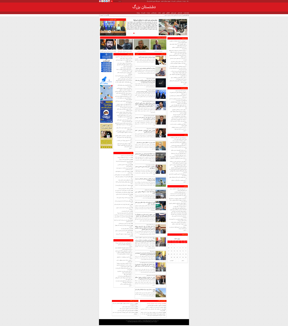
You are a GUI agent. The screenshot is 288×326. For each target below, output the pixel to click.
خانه (187, 1)
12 (183, 251)
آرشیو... (184, 84)
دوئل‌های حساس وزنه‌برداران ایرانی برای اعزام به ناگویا (178, 143)
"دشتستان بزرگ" (148, 320)
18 (185, 254)
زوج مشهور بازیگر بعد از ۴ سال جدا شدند (178, 194)
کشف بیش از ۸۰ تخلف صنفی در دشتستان (146, 143)
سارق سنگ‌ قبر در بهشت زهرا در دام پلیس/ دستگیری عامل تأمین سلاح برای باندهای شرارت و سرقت (124, 64)
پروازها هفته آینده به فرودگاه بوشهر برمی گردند (145, 192)
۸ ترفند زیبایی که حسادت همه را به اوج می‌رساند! (124, 208)
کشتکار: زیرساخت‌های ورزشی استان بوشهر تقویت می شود (178, 81)
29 (174, 257)
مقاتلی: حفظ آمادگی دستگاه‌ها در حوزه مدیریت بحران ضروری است (179, 78)
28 (177, 257)
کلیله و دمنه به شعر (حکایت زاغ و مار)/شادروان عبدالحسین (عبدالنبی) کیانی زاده (141, 51)
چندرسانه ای (179, 1)
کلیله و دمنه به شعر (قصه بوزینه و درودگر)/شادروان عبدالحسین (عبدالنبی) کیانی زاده (108, 51)
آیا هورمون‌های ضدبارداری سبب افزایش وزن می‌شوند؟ (123, 217)
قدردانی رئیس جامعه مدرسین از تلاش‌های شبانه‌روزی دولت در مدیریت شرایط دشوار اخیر (123, 124)
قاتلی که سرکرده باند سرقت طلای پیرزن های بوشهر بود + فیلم (145, 203)
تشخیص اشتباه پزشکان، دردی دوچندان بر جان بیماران (178, 96)
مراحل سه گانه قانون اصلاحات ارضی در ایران (145, 68)
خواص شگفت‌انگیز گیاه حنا (126, 229)
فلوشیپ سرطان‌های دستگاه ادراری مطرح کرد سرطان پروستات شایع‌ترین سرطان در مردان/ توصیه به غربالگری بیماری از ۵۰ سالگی (123, 253)
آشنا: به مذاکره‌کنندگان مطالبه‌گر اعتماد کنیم (123, 96)
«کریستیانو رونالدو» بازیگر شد (180, 192)
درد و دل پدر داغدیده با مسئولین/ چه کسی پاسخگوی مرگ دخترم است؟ (178, 99)
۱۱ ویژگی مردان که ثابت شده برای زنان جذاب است (123, 201)
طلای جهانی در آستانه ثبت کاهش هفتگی (123, 136)
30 (171, 257)
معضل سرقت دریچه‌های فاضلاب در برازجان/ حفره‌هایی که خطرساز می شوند (179, 117)
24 (168, 254)
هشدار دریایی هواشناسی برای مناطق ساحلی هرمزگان (124, 109)
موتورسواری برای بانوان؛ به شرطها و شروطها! (145, 20)
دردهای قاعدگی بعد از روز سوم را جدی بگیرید (123, 215)
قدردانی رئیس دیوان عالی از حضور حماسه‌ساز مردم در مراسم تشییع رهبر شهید (124, 79)
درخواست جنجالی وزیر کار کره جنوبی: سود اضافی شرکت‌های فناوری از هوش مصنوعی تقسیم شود (124, 145)
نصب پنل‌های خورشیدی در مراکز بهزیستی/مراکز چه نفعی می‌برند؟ (178, 220)
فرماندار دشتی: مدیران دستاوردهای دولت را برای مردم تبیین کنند (178, 68)
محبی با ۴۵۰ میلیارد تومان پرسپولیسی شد (178, 157)
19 (183, 254)
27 (180, 257)
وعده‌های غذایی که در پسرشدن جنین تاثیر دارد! (123, 177)
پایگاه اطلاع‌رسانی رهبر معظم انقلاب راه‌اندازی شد (124, 86)
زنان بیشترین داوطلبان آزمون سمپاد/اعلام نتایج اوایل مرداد (123, 101)
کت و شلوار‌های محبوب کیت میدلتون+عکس (123, 175)
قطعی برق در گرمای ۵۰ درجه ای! (179, 114)
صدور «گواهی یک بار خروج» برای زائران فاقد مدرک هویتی (124, 60)
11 (185, 251)
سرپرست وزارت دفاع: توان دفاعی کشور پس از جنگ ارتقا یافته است (124, 93)
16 (171, 251)
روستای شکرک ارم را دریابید (180, 91)
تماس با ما (173, 1)
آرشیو (137, 54)
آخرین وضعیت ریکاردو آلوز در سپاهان (178, 180)
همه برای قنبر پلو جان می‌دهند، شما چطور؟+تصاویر (123, 226)
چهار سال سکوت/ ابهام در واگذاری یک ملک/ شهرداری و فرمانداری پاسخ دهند (167, 15)
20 (180, 254)
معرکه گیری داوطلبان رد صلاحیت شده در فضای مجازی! (178, 125)
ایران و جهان (173, 13)
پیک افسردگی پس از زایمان (126, 156)
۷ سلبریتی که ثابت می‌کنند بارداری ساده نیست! (124, 198)
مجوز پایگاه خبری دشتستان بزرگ (153, 1)
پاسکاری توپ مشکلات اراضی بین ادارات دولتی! (178, 121)
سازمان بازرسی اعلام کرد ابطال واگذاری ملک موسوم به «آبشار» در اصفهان (124, 89)
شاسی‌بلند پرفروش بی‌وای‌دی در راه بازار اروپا (177, 198)
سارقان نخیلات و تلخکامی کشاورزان (179, 110)
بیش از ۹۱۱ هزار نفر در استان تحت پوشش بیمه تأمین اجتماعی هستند (145, 118)
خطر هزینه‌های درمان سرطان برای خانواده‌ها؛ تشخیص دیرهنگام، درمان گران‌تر (178, 209)
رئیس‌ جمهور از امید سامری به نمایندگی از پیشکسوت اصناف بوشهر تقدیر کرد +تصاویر (145, 215)
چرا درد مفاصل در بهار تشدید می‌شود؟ (124, 263)
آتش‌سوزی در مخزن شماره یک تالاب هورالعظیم (124, 73)
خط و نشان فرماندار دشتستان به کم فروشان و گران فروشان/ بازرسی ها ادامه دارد (145, 254)
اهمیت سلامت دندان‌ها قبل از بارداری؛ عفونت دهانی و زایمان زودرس (124, 265)
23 (171, 254)
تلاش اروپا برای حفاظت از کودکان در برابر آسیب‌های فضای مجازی (178, 189)
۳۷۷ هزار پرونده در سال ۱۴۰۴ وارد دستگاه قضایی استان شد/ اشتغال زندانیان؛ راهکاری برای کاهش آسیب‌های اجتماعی (145, 228)
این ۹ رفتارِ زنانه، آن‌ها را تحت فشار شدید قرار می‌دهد (123, 205)
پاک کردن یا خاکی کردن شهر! (179, 129)
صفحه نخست (186, 13)
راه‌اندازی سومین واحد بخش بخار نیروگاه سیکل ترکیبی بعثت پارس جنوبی (178, 52)
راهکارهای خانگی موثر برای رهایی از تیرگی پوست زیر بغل (123, 231)
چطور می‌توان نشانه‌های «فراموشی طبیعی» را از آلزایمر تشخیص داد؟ (178, 204)
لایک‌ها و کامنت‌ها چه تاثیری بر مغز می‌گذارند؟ (179, 216)
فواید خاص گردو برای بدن (127, 211)
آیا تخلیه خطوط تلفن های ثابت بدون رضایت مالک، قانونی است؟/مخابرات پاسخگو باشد (178, 106)
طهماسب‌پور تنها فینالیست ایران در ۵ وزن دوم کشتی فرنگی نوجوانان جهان (178, 165)
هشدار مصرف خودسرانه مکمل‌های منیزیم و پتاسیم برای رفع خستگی (123, 248)
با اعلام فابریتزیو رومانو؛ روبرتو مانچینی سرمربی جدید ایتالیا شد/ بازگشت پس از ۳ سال (178, 147)
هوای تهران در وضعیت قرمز (126, 68)
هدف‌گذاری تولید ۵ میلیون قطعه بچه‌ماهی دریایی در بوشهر (178, 56)
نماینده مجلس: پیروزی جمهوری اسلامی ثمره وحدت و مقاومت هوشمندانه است (124, 131)
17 (168, 251)
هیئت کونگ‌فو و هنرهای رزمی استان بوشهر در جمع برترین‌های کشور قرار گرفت (145, 154)
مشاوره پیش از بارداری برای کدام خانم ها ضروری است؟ (124, 162)
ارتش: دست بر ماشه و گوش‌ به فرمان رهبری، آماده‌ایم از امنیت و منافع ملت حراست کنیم (124, 117)
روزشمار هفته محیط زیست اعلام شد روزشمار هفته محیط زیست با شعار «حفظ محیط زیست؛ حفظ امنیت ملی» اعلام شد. (179, 213)
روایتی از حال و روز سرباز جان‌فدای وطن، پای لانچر (145, 290)
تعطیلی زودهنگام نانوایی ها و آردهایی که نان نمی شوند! (178, 93)
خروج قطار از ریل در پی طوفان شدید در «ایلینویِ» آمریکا (124, 98)
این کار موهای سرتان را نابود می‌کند (125, 180)
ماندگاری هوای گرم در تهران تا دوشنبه (124, 104)
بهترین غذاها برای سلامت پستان (125, 159)
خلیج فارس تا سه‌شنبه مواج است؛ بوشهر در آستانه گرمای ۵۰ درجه (178, 41)
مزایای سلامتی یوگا (127, 274)
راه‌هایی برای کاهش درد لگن (125, 284)
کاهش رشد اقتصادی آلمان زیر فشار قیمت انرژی (178, 196)
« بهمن (183, 260)
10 (168, 248)
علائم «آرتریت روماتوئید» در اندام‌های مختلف (124, 257)
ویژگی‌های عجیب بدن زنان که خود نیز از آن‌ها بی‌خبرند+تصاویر (123, 220)
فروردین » (171, 260)
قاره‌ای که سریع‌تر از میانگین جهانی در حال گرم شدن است (178, 201)
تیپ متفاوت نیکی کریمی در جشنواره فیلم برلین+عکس (124, 172)
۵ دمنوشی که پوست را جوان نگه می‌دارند (124, 234)
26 (183, 257)
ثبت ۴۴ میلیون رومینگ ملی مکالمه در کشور (124, 141)
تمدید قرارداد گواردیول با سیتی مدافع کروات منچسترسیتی (179, 151)
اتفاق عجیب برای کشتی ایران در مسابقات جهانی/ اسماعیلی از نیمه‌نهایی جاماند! (178, 162)
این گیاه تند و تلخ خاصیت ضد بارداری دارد (123, 190)
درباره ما (184, 1)
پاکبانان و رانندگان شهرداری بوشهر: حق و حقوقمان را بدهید (178, 112)
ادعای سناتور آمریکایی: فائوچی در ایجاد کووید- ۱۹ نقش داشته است (124, 70)
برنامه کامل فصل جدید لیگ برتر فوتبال (178, 153)
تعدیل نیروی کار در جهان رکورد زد (179, 206)
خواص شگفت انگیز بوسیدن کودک (125, 188)
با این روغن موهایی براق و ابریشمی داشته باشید (124, 182)
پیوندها (138, 13)
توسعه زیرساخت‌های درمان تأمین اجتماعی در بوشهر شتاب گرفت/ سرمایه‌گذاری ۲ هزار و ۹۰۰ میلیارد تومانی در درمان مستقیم (145, 104)
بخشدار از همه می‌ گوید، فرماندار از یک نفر (145, 92)
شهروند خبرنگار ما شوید (165, 1)
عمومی (163, 13)
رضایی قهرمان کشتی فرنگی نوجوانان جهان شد (178, 178)
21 (177, 254)
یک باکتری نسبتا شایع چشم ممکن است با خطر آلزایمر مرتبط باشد (124, 281)
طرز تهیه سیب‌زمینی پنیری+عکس (125, 223)
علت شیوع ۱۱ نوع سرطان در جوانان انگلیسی (179, 224)
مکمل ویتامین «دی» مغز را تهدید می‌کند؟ (123, 243)
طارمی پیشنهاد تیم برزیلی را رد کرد (179, 141)
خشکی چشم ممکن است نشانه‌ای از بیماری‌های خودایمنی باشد (124, 272)
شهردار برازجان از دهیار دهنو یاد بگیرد (147, 57)
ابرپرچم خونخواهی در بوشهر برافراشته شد (178, 66)
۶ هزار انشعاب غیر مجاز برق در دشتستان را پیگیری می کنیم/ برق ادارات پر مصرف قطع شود (145, 265)
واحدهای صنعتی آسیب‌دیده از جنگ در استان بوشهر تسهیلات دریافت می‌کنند (179, 72)
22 (174, 254)
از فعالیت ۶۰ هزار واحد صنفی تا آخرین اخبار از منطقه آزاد (145, 167)
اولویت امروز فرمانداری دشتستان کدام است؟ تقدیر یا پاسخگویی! (145, 131)
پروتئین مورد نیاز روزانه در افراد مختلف (178, 222)
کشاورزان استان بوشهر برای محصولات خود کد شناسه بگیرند (178, 75)
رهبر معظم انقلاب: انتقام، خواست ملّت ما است (123, 82)
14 (177, 251)
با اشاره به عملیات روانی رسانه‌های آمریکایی (123, 91)
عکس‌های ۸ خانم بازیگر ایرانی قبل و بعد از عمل (123, 186)
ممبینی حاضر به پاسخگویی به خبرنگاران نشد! (178, 159)
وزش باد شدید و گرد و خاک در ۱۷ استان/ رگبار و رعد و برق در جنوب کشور (124, 57)
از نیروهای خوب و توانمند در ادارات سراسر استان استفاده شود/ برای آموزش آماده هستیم (145, 241)
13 (180, 251)
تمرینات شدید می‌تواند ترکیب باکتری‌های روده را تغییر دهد (123, 278)
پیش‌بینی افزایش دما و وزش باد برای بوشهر (177, 50)
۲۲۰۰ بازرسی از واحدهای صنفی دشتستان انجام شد (178, 59)
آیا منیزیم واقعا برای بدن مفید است (124, 276)
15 (174, 251)
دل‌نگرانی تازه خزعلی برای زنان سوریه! (124, 213)
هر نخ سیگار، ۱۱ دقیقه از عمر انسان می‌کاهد (125, 245)
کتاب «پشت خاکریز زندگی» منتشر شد (178, 61)
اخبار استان (180, 13)
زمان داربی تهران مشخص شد (180, 155)
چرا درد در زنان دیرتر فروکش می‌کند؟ (124, 157)
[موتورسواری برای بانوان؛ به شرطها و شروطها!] (173, 27)
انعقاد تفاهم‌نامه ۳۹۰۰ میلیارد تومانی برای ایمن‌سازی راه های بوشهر (178, 44)
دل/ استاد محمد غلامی (158, 51)
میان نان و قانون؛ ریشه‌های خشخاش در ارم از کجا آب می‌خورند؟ (145, 179)
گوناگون (168, 13)
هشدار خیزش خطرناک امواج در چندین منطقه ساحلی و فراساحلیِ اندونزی (124, 113)
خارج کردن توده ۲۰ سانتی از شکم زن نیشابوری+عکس (125, 165)
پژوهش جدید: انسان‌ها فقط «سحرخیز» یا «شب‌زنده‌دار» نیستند (178, 228)
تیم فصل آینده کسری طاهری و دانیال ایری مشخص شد (178, 174)
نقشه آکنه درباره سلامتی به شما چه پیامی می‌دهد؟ (124, 195)
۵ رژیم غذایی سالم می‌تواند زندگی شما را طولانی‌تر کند (124, 269)
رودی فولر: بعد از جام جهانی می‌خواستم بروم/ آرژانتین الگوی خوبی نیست (179, 138)
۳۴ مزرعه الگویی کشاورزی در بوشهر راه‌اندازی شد (179, 48)
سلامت (159, 13)
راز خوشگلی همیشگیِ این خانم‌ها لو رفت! (124, 192)
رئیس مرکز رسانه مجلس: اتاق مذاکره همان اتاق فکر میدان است (124, 120)
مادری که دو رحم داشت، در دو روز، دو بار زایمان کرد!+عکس (124, 168)
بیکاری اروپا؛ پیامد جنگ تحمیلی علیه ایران (124, 138)
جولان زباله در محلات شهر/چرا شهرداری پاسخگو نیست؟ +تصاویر (179, 102)
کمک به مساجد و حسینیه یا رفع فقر (178, 127)
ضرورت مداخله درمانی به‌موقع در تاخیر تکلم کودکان (124, 261)
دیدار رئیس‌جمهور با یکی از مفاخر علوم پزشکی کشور (124, 128)
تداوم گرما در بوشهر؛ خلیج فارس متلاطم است (179, 64)
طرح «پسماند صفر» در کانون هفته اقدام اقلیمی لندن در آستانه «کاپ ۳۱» (124, 106)
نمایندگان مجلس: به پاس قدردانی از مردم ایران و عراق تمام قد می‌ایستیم (123, 76)
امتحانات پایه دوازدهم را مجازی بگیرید (178, 119)
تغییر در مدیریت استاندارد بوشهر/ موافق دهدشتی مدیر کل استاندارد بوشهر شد (145, 278)
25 (185, 257)
